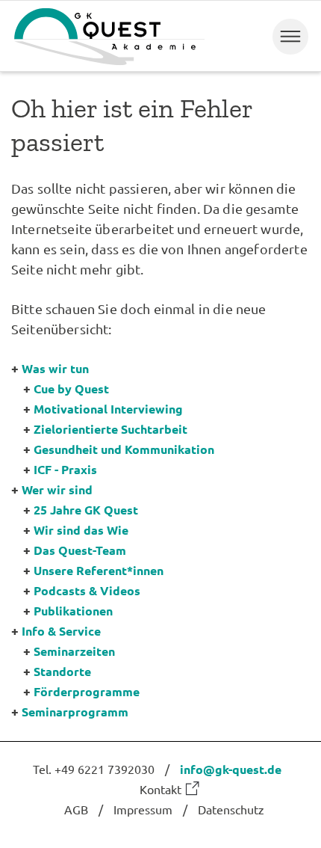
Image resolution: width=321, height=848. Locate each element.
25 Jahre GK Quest (86, 509)
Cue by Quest (71, 388)
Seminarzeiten (74, 651)
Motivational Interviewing (108, 409)
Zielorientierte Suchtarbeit (110, 429)
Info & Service (61, 631)
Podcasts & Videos (87, 590)
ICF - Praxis (65, 469)
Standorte (62, 671)
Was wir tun (55, 368)
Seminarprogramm (75, 711)
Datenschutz (231, 809)
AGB (76, 809)
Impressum (142, 809)
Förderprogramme (87, 691)
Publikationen (73, 610)
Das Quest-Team (80, 550)
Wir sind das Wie (81, 530)
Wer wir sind (57, 489)
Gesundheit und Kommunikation (124, 449)
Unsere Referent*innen (98, 570)
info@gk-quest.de (230, 769)
